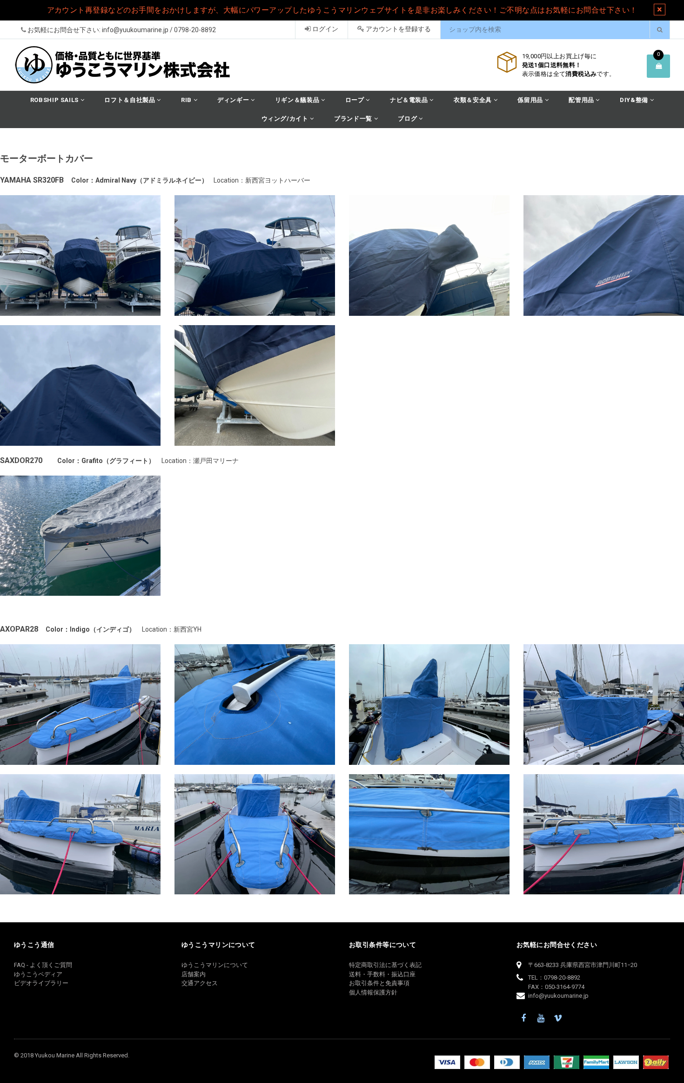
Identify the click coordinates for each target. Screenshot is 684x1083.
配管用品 (582, 99)
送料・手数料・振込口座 (382, 974)
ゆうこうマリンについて (214, 964)
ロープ (355, 99)
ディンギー (234, 99)
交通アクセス (199, 983)
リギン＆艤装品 (298, 99)
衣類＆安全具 (474, 99)
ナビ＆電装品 (410, 99)
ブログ (408, 118)
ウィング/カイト (286, 118)
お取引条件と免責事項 (379, 983)
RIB (187, 99)
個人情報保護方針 (373, 992)
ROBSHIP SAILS (55, 99)
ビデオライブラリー (41, 983)
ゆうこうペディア (38, 974)
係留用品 (530, 99)
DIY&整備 (635, 99)
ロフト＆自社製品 (130, 99)
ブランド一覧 (354, 118)
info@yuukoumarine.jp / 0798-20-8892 (159, 30)
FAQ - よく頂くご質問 (43, 964)
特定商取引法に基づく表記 (385, 964)
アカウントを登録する (397, 29)
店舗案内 (193, 974)
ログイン (324, 29)
